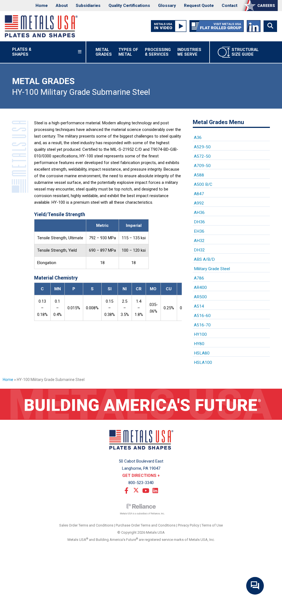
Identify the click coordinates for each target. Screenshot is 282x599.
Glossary (167, 5)
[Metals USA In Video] (168, 26)
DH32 (199, 250)
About (62, 5)
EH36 (199, 231)
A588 (199, 175)
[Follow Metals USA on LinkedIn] (253, 26)
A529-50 (202, 146)
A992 (199, 203)
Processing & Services (158, 52)
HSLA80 (202, 353)
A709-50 (202, 165)
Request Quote (199, 5)
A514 (199, 306)
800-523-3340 (141, 482)
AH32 (199, 240)
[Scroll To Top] (272, 593)
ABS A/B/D (204, 259)
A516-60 (202, 315)
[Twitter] (136, 490)
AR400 (200, 287)
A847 (199, 193)
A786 (199, 278)
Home (42, 5)
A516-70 (202, 325)
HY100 (200, 334)
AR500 (200, 296)
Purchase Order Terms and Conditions (145, 525)
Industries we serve (189, 52)
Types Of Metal (128, 52)
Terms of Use (212, 525)
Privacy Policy (188, 525)
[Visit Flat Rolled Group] (216, 26)
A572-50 (202, 156)
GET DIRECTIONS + (141, 475)
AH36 (199, 212)
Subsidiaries (88, 5)
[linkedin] (155, 490)
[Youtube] (146, 490)
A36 (198, 137)
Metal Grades (104, 52)
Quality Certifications (129, 5)
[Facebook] (126, 490)
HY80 (199, 343)
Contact (229, 5)
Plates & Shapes (29, 52)
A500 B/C (203, 184)
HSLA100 (203, 362)
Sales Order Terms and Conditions (86, 525)
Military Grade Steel (212, 268)
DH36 (199, 221)
